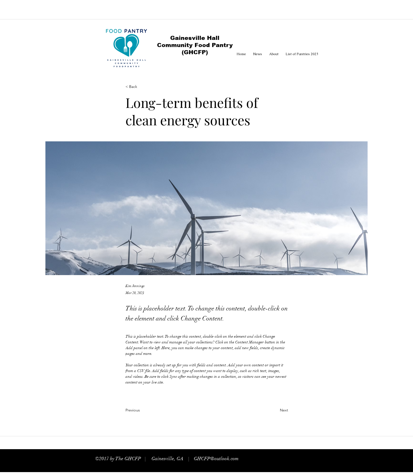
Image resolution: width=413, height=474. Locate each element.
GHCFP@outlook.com (216, 459)
